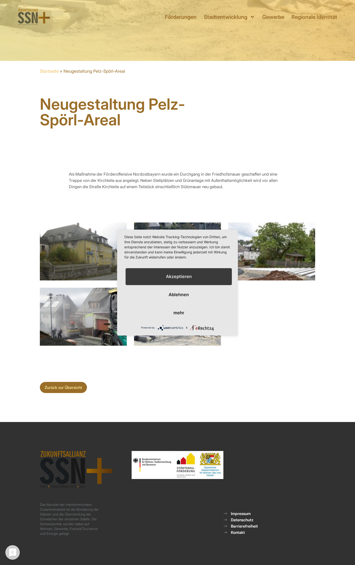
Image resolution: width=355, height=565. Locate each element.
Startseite (49, 71)
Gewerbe (273, 17)
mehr (178, 312)
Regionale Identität (314, 17)
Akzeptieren (179, 276)
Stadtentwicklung (225, 17)
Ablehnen (179, 294)
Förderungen (181, 17)
